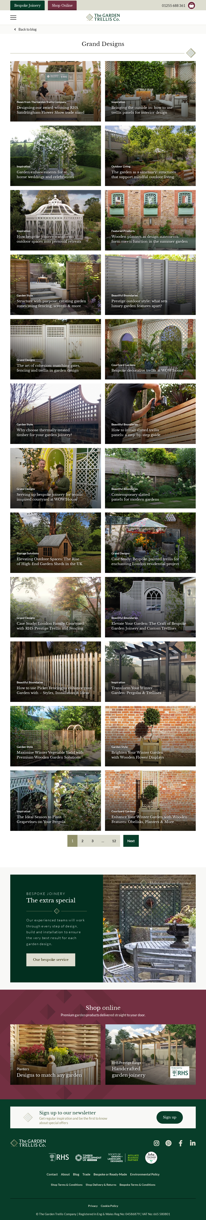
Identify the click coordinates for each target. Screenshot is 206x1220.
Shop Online (62, 5)
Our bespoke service (51, 959)
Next (131, 841)
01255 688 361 (173, 5)
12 (114, 841)
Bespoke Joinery (27, 5)
